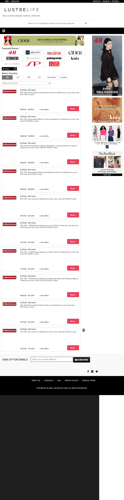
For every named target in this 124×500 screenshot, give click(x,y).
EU (39, 77)
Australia (51, 77)
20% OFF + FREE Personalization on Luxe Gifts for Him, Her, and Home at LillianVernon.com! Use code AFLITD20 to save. (49, 226)
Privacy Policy (71, 381)
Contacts (48, 381)
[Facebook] (88, 371)
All (7, 77)
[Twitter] (97, 371)
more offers (44, 109)
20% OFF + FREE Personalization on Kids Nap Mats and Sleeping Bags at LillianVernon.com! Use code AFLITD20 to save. (49, 279)
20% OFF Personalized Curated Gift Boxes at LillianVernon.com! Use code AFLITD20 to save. (49, 93)
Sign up (96, 1)
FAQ (59, 381)
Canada (63, 77)
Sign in (106, 1)
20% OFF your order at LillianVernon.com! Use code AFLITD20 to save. (48, 199)
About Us (36, 381)
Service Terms (88, 381)
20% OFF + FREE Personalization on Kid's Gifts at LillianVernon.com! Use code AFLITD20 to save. (49, 253)
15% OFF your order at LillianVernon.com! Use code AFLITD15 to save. (48, 332)
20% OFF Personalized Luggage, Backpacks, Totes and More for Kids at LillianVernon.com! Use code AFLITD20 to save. (48, 147)
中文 (7, 1)
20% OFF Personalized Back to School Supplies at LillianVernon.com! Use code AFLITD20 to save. (49, 120)
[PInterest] (92, 371)
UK (28, 77)
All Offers (6, 69)
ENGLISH (15, 1)
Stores (115, 1)
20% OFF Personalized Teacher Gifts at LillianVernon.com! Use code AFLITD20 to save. (47, 306)
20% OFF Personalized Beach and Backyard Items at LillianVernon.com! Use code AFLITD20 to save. (48, 173)
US (18, 77)
